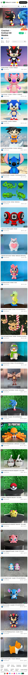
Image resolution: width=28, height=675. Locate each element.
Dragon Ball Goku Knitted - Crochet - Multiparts (11, 148)
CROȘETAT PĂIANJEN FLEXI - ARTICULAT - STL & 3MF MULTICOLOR (13, 444)
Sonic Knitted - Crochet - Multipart (9, 121)
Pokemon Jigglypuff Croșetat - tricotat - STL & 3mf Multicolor (12, 551)
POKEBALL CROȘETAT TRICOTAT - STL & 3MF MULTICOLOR (11, 497)
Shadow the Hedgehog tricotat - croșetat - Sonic (12, 631)
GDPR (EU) (8, 666)
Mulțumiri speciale (25, 666)
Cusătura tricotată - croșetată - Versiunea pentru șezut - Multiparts (13, 175)
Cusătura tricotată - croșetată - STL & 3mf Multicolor (13, 605)
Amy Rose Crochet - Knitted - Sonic (9, 282)
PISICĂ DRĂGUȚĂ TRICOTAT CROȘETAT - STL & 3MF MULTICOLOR (12, 470)
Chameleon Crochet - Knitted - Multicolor (10, 201)
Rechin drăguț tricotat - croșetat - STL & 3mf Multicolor (13, 578)
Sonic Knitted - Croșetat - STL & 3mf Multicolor (11, 416)
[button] (26, 6)
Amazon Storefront (6, 670)
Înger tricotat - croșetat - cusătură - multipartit (11, 94)
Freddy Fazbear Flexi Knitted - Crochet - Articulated (12, 390)
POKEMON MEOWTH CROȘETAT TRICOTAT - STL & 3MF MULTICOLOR (13, 524)
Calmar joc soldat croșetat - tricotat (9, 228)
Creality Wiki (12, 670)
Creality (2, 670)
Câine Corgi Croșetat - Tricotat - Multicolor (10, 658)
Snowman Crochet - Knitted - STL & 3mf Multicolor (12, 363)
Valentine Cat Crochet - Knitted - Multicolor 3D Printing (13, 255)
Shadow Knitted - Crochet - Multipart (9, 67)
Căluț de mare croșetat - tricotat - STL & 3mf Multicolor (13, 309)
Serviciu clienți (17, 670)
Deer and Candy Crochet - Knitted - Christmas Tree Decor (14, 336)
